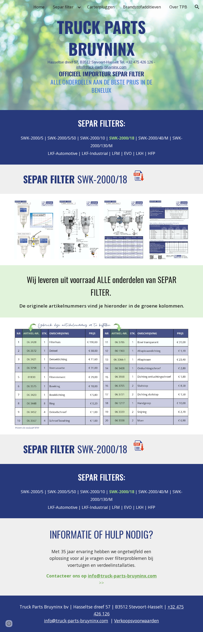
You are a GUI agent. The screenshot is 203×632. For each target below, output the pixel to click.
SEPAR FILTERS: (101, 123)
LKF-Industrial (94, 153)
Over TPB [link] (178, 7)
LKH (140, 153)
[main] (101, 55)
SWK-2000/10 (92, 138)
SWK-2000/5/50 (62, 138)
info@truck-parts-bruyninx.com (101, 67)
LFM (115, 153)
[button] (197, 7)
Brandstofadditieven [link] (142, 7)
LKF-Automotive (62, 153)
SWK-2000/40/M (153, 138)
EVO (128, 153)
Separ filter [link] (63, 7)
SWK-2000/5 (32, 138)
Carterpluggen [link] (101, 7)
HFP (151, 153)
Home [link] (39, 7)
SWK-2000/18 (102, 179)
